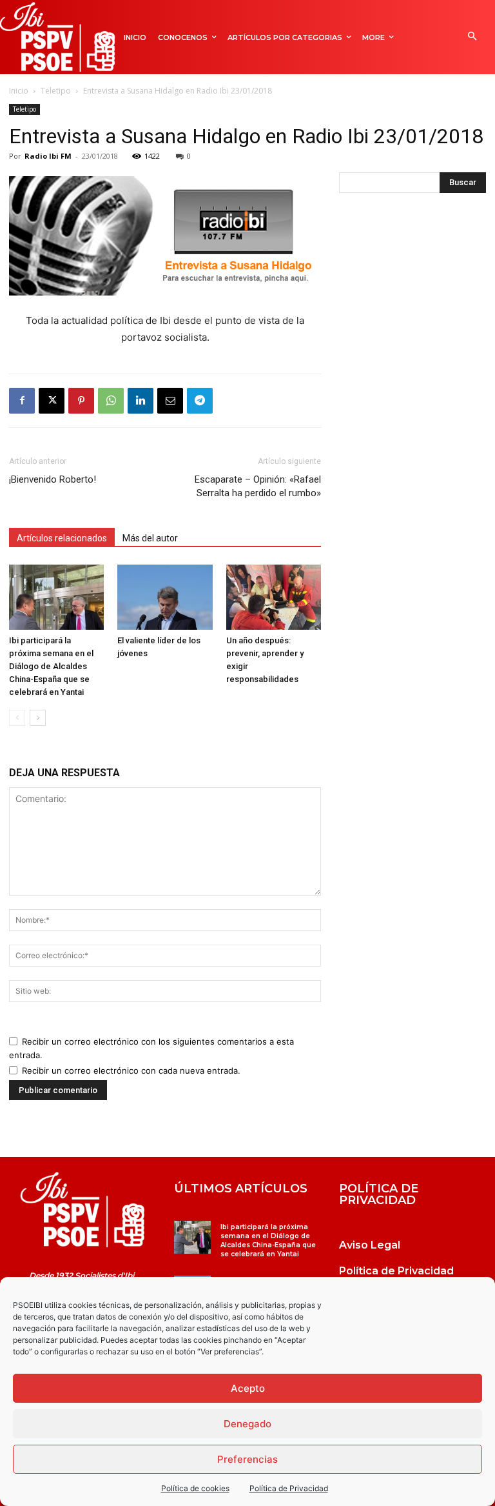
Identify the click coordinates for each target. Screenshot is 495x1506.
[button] (472, 37)
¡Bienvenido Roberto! (52, 479)
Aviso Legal (369, 1245)
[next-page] (38, 718)
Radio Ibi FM (48, 156)
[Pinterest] (81, 401)
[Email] (170, 401)
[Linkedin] (140, 401)
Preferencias (247, 1459)
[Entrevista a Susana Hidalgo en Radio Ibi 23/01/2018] (82, 1210)
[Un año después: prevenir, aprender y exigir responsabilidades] (273, 597)
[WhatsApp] (111, 401)
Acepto (248, 1388)
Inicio (18, 90)
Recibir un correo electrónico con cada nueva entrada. (131, 1070)
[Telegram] (200, 401)
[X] (51, 401)
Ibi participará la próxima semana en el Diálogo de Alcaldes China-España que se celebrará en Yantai (51, 666)
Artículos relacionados (62, 538)
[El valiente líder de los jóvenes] (164, 597)
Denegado (247, 1424)
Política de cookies (195, 1488)
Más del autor (150, 538)
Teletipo (56, 90)
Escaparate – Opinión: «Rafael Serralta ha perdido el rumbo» (258, 486)
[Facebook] (22, 401)
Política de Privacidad (288, 1488)
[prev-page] (17, 718)
